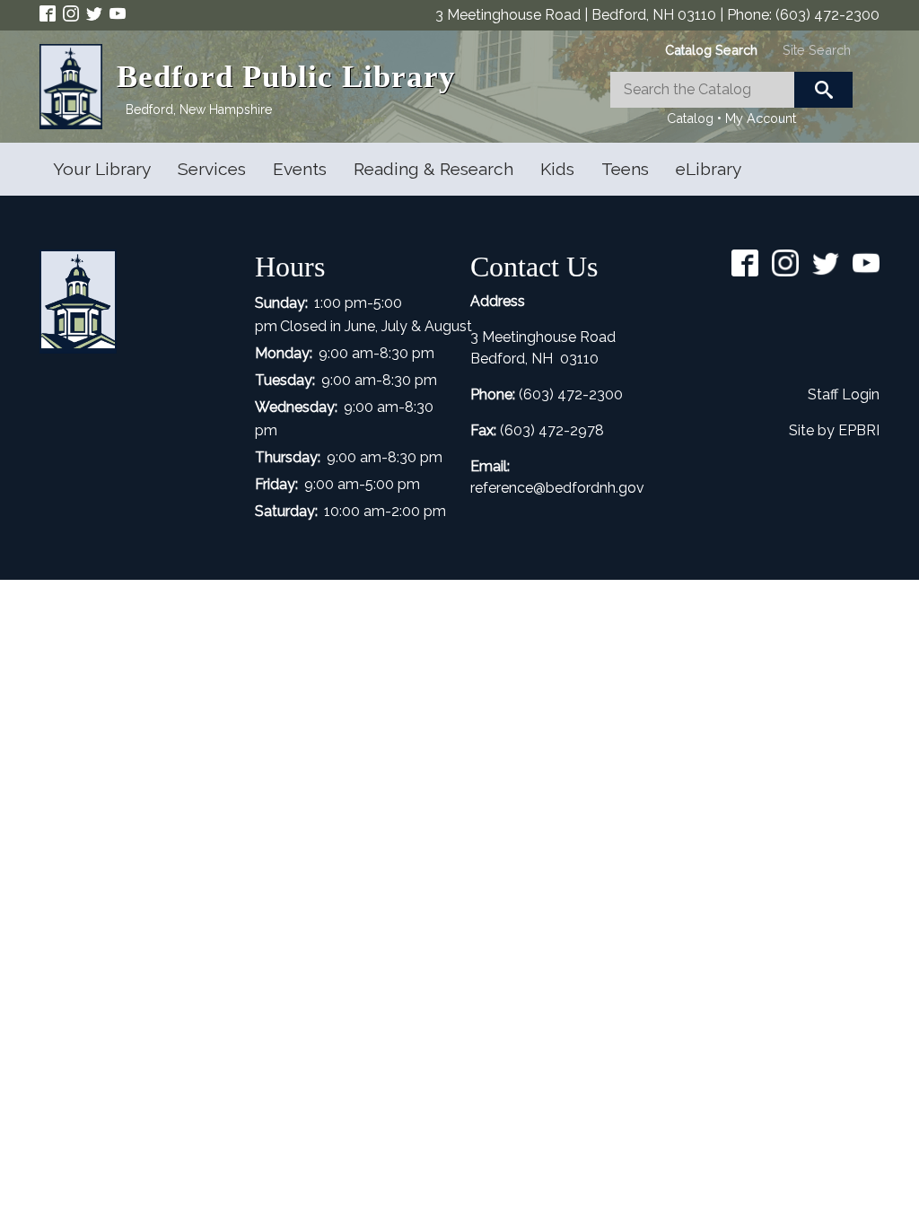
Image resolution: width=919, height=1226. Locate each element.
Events (300, 169)
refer (485, 487)
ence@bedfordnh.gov (572, 487)
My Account (760, 118)
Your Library (102, 169)
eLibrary (708, 169)
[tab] (711, 49)
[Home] (78, 86)
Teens (625, 169)
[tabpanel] (731, 100)
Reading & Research (433, 169)
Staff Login (844, 394)
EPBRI (859, 430)
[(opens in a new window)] (51, 12)
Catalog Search (711, 49)
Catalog (690, 118)
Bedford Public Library (286, 76)
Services (212, 169)
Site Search (817, 49)
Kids (557, 169)
